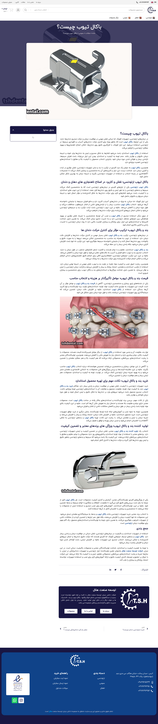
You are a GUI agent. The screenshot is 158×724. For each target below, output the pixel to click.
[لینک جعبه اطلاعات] (153, 2)
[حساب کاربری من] (18, 10)
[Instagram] (21, 700)
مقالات (87, 33)
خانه (93, 33)
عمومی (81, 33)
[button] (13, 130)
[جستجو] (25, 10)
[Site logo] (151, 10)
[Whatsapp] (14, 700)
